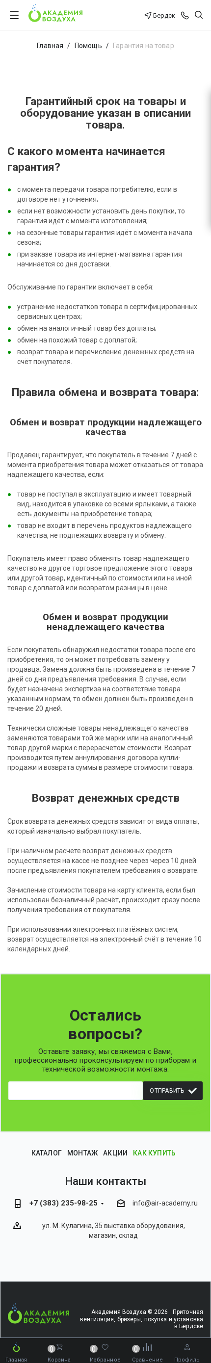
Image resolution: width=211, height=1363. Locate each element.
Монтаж (82, 1153)
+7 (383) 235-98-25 (63, 1203)
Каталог (46, 1153)
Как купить (154, 1153)
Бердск (164, 15)
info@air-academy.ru (165, 1203)
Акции (115, 1153)
